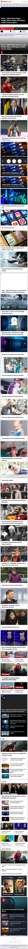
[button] (2, 25)
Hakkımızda (3, 945)
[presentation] (2, 886)
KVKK (21, 945)
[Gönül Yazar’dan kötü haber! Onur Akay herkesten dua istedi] (20, 838)
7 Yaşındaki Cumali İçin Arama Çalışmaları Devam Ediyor (14, 865)
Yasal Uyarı (16, 947)
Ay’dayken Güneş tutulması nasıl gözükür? (12, 873)
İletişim (8, 945)
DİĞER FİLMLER (21, 877)
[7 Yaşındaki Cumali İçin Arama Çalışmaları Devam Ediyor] (14, 857)
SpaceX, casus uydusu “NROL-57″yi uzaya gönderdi (12, 870)
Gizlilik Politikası (13, 945)
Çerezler (18, 945)
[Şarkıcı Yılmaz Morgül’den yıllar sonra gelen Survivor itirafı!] (7, 838)
